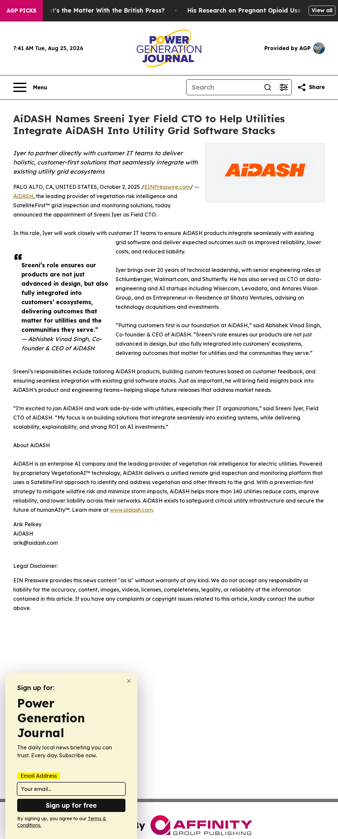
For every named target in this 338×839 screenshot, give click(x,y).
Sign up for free (71, 805)
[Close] (129, 681)
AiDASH (23, 196)
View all (322, 10)
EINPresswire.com (167, 187)
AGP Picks (21, 10)
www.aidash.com (131, 509)
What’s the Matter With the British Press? (102, 10)
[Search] (268, 87)
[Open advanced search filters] (283, 87)
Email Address (38, 775)
